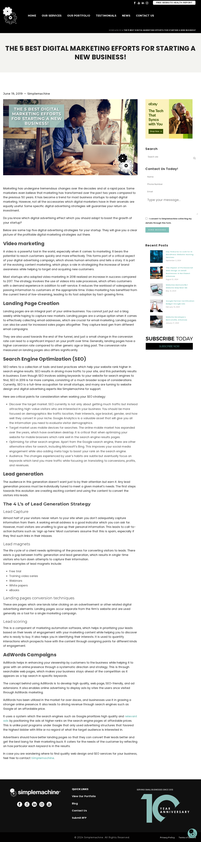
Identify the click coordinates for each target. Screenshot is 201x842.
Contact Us (145, 15)
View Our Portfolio (84, 796)
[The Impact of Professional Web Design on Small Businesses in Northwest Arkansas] (156, 273)
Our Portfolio (78, 15)
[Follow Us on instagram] (41, 804)
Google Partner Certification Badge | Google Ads (180, 302)
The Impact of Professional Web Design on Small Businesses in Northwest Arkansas (179, 271)
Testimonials (106, 15)
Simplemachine (42, 758)
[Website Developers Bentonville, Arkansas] (156, 323)
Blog (119, 30)
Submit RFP (79, 818)
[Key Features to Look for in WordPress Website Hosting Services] (156, 257)
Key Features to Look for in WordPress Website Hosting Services (179, 254)
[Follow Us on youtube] (49, 804)
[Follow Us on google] (27, 804)
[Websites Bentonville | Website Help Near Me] (156, 290)
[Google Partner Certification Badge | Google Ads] (156, 307)
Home (32, 15)
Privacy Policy (167, 837)
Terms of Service (187, 837)
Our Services (52, 15)
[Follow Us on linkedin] (34, 804)
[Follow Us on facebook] (19, 804)
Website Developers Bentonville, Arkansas (176, 318)
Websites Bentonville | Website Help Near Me (177, 286)
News (126, 15)
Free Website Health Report (174, 2)
